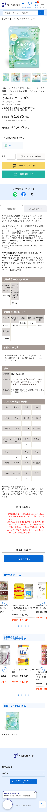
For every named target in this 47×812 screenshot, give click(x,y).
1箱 (9, 145)
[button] (4, 603)
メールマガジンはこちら (24, 782)
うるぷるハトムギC (10, 734)
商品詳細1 (11, 209)
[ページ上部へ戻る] (42, 804)
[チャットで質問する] (8, 804)
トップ (4, 19)
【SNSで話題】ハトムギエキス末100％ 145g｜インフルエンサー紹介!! (23, 607)
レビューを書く (23, 559)
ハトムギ (31, 19)
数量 (4, 156)
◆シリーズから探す (17, 19)
